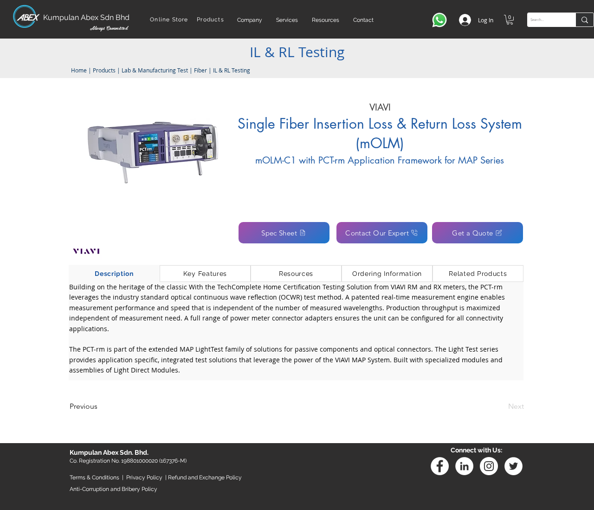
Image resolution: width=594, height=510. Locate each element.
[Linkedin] (464, 466)
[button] (249, 20)
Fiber (200, 70)
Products (104, 70)
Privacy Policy (144, 477)
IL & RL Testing (231, 70)
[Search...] (584, 19)
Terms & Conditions (94, 477)
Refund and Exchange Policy (205, 477)
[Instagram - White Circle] (489, 466)
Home (78, 70)
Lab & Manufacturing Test (155, 70)
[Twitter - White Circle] (513, 466)
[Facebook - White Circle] (440, 466)
